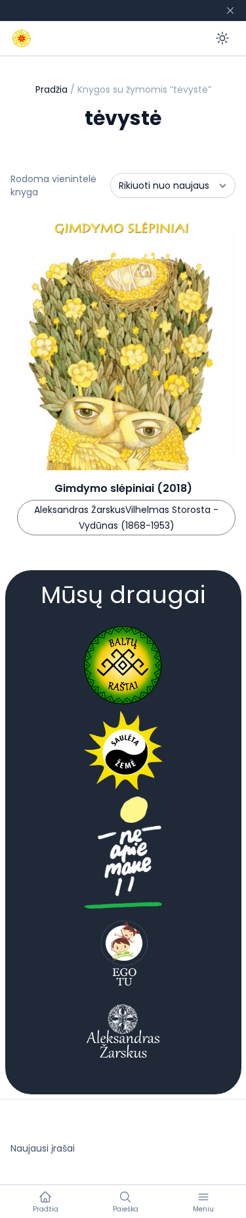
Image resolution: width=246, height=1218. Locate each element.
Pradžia (51, 89)
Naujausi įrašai (42, 1148)
